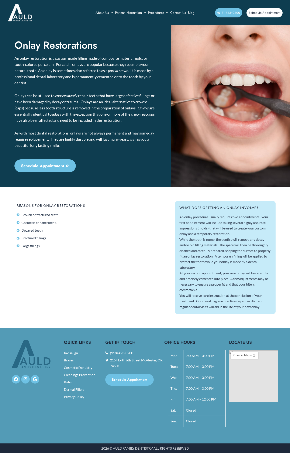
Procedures (156, 12)
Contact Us (178, 12)
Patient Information (128, 12)
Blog (191, 12)
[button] (111, 12)
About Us (102, 12)
